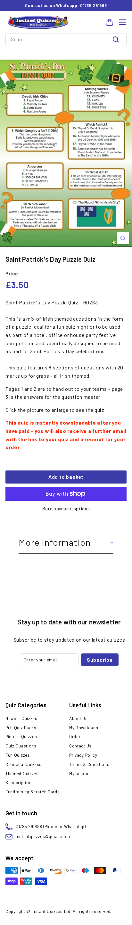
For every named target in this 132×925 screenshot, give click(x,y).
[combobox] (66, 39)
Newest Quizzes (21, 718)
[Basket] (109, 22)
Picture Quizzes (21, 736)
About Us (78, 718)
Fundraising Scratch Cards (32, 791)
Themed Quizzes (22, 773)
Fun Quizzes (17, 755)
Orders (76, 736)
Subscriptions (19, 782)
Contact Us (80, 745)
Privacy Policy (83, 755)
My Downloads (83, 727)
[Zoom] (123, 238)
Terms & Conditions (89, 764)
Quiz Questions (21, 745)
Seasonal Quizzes (23, 764)
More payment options (66, 508)
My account (80, 773)
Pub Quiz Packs (21, 727)
